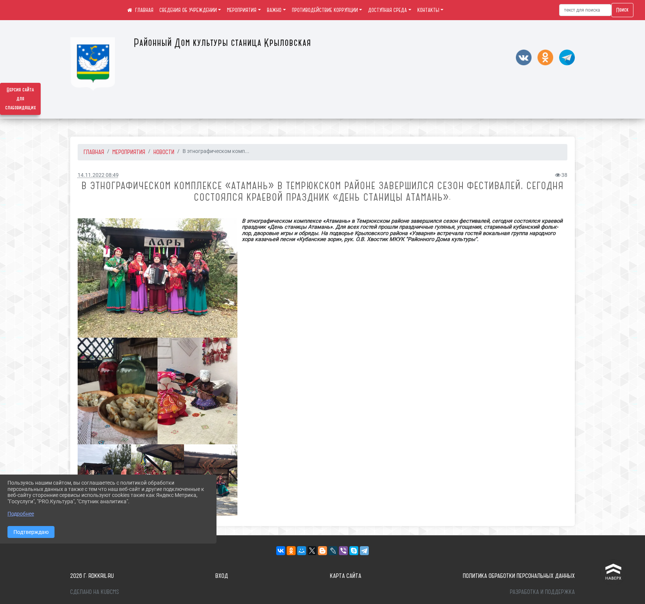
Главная (94, 152)
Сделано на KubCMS (94, 591)
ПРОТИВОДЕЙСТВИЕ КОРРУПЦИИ (325, 10)
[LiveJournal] (332, 550)
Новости (163, 152)
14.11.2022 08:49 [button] (98, 175)
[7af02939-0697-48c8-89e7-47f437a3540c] (197, 391)
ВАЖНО (274, 10)
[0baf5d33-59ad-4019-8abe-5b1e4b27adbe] (157, 278)
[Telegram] (364, 550)
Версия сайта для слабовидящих (20, 99)
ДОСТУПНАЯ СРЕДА (387, 10)
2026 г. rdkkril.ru (92, 575)
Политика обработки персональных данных (519, 575)
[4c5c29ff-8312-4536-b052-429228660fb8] (118, 391)
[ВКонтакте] (280, 550)
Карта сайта (345, 575)
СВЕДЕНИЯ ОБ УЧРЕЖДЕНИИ (188, 10)
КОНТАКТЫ (428, 10)
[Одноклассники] (291, 550)
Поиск (622, 10)
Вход (221, 575)
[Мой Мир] (301, 550)
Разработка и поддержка (542, 591)
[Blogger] (322, 550)
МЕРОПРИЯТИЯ (241, 10)
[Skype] (353, 550)
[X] (312, 550)
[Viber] (343, 550)
